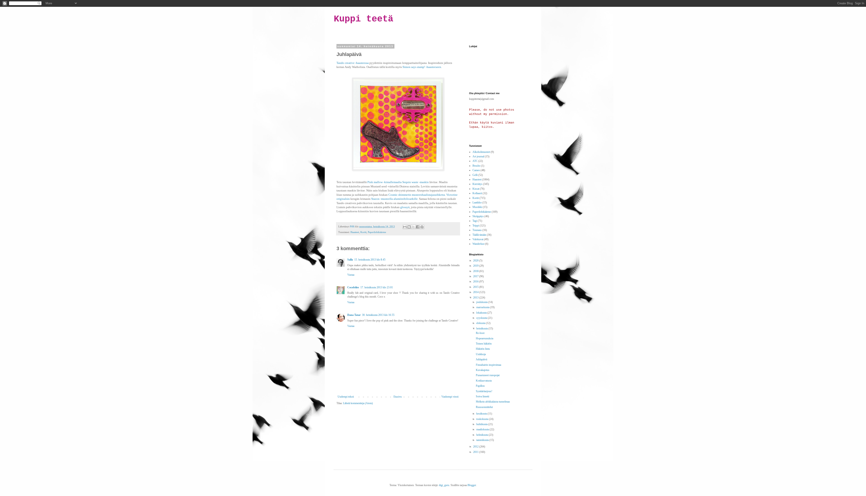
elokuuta (481, 323)
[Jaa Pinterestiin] (422, 227)
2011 (476, 452)
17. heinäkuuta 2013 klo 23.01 (376, 287)
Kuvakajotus (482, 370)
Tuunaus (477, 230)
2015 (476, 287)
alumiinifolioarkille (406, 198)
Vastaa (350, 274)
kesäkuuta (482, 413)
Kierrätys (477, 184)
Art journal (478, 156)
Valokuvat (477, 239)
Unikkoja (481, 354)
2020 (476, 260)
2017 (476, 276)
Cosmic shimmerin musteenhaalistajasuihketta (416, 194)
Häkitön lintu (483, 348)
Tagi (474, 220)
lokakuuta (481, 312)
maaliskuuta (483, 429)
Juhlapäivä (481, 359)
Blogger (472, 485)
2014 (476, 292)
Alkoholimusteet (481, 152)
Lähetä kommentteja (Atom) (358, 403)
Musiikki (477, 207)
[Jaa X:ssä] (413, 227)
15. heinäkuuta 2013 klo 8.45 (369, 259)
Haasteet (354, 232)
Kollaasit (477, 193)
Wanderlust (478, 243)
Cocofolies (353, 287)
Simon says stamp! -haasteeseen (422, 67)
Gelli (475, 175)
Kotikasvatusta (484, 380)
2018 (476, 271)
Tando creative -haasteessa (352, 63)
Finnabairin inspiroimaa (488, 364)
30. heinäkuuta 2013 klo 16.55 (378, 315)
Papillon (480, 385)
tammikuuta (482, 440)
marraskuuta (483, 307)
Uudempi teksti (346, 396)
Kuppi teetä (363, 19)
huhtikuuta (482, 424)
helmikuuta (482, 434)
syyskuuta (482, 317)
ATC (475, 161)
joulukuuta (482, 302)
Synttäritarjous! (484, 391)
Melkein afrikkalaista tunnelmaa (493, 401)
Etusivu (398, 396)
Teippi (475, 225)
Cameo (476, 170)
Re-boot (480, 333)
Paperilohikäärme (377, 232)
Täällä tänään (479, 234)
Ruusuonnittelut (484, 407)
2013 (476, 297)
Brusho (476, 165)
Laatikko (477, 202)
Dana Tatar (354, 315)
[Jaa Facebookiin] (417, 227)
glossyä (405, 207)
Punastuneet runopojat (488, 375)
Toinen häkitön (484, 343)
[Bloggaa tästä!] (409, 227)
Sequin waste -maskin (415, 182)
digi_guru (444, 485)
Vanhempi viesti (449, 396)
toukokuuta (482, 419)
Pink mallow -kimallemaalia (384, 182)
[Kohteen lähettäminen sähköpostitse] (405, 227)
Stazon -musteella (382, 198)
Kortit (363, 232)
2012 (476, 446)
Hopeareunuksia (484, 338)
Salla (350, 259)
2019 (476, 265)
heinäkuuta (482, 328)
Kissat (475, 188)
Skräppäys (478, 216)
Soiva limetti (482, 396)
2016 (476, 281)
